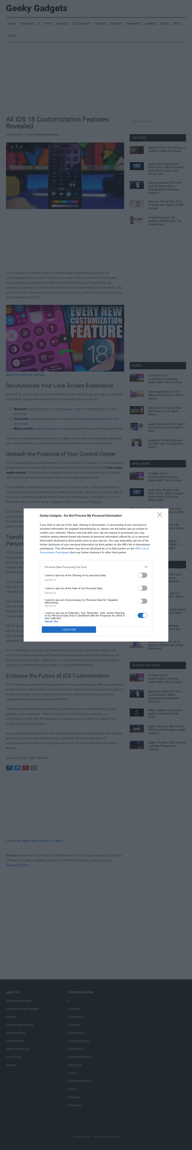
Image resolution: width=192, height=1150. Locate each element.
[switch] (142, 575)
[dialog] (96, 575)
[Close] (160, 515)
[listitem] (96, 567)
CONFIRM (69, 629)
